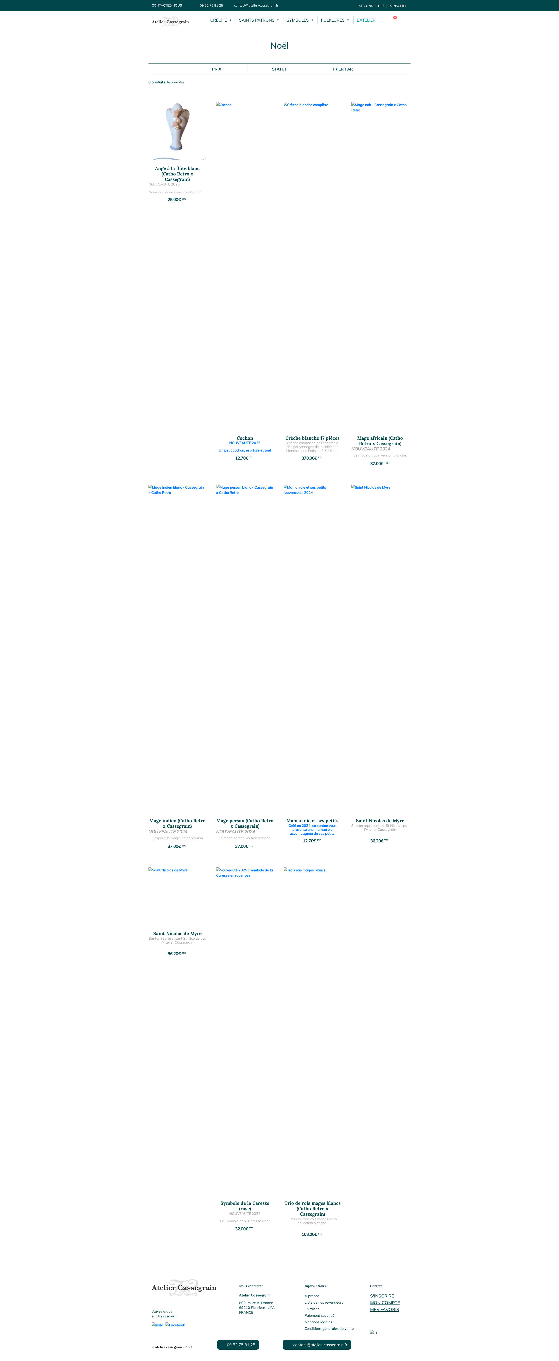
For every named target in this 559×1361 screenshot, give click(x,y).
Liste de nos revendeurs (324, 1302)
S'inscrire (382, 1296)
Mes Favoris (384, 1309)
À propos (312, 1296)
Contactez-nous (167, 5)
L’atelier (366, 20)
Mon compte (385, 1302)
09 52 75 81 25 (211, 5)
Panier (392, 20)
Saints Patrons (256, 20)
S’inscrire (398, 6)
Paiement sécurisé (319, 1315)
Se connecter (371, 6)
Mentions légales (318, 1322)
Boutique (403, 20)
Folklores (333, 20)
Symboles (298, 20)
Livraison (312, 1309)
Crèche (218, 20)
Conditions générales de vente (329, 1328)
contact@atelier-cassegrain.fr (256, 5)
